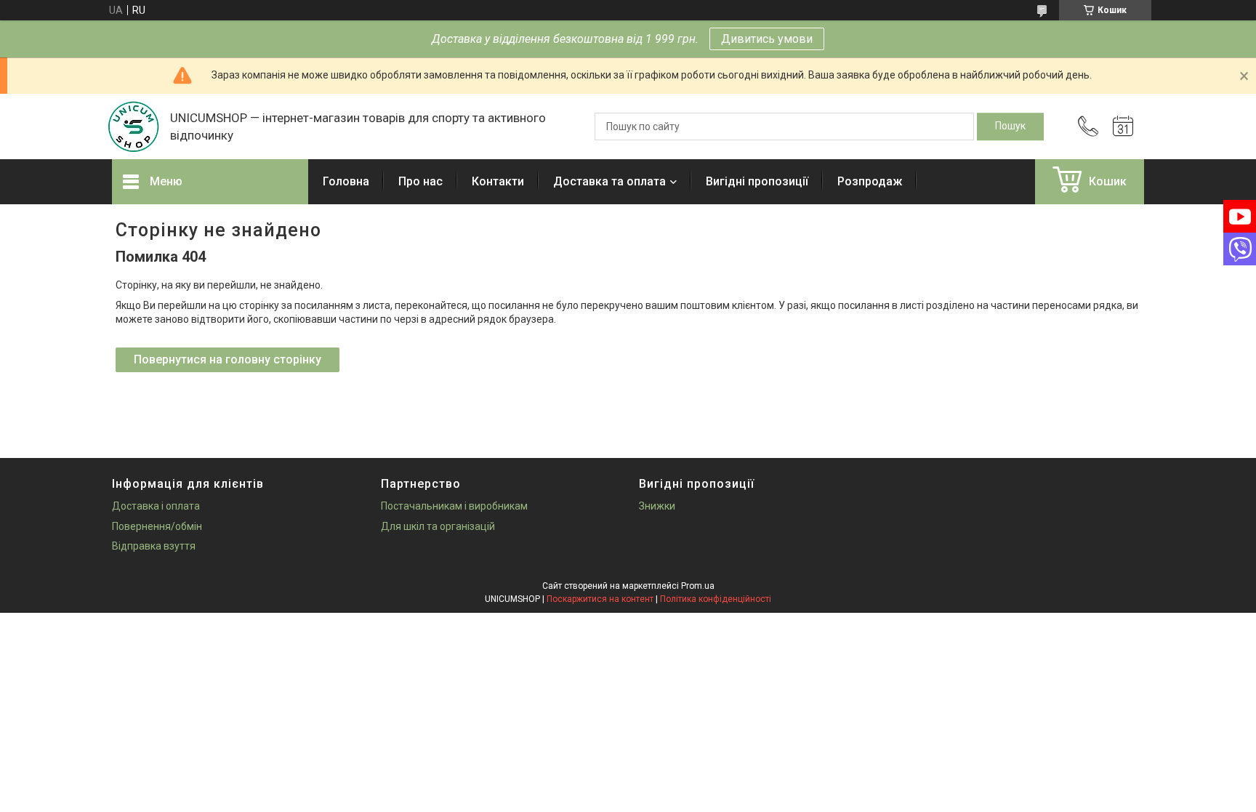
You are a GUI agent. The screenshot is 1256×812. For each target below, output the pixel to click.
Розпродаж (869, 181)
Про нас (420, 181)
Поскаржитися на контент (600, 599)
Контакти (498, 181)
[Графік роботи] (1123, 126)
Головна (346, 181)
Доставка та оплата (609, 181)
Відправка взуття (154, 546)
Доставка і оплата (156, 506)
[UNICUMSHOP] (133, 126)
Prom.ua (697, 586)
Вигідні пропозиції (757, 181)
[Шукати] (1010, 126)
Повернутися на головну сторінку (227, 359)
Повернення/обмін (157, 526)
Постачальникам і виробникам (454, 506)
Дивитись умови (767, 39)
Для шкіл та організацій (438, 526)
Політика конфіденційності (715, 599)
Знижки (657, 506)
